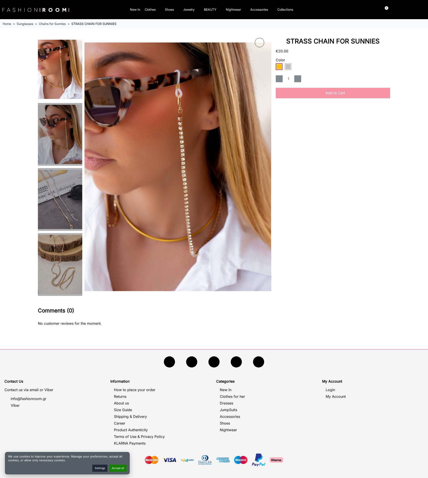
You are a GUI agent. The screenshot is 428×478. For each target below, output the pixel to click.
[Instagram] (214, 361)
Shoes (169, 9)
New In (135, 9)
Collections (285, 9)
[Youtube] (191, 361)
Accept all (118, 468)
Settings (100, 468)
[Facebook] (169, 361)
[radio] (279, 66)
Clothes (150, 9)
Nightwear (233, 9)
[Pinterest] (258, 361)
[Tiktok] (236, 361)
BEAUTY (210, 9)
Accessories (259, 9)
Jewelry (189, 9)
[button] (335, 9)
